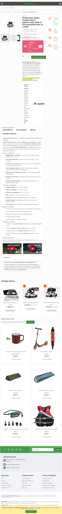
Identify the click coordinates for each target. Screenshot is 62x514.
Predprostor (32, 505)
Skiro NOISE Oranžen (46, 351)
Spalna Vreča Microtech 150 (46, 390)
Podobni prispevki (9, 134)
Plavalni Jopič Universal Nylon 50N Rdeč (46, 429)
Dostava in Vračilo (26, 485)
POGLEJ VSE (9, 497)
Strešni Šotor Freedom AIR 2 (31, 302)
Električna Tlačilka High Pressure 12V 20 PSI (15, 429)
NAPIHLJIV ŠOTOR (37, 496)
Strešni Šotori (16, 12)
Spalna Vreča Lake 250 (15, 390)
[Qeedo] (38, 104)
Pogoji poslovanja (47, 478)
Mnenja (33, 130)
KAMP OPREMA (45, 496)
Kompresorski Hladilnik (13, 501)
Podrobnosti (38, 508)
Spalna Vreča (43, 501)
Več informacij (21, 130)
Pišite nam (24, 487)
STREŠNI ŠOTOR (28, 496)
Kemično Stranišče (51, 501)
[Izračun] (40, 46)
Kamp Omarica (16, 503)
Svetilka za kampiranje (26, 503)
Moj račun (24, 483)
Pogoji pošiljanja (26, 478)
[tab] (7, 130)
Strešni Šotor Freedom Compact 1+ (52, 303)
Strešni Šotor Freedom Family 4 (10, 303)
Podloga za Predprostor (52, 505)
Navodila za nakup (47, 483)
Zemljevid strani (5, 487)
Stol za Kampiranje (23, 501)
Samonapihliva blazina (34, 501)
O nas (2, 478)
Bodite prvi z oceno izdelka (29, 34)
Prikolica (16, 505)
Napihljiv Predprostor (24, 505)
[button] (13, 38)
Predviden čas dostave (48, 487)
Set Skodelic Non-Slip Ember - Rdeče (15, 351)
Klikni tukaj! (35, 80)
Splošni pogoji (4, 483)
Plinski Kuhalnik (8, 503)
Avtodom (11, 505)
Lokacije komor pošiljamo (48, 485)
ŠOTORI (9, 12)
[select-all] (30, 322)
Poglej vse (34, 503)
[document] (31, 510)
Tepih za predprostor (41, 505)
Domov (3, 12)
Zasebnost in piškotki (6, 485)
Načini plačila (45, 480)
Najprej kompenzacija (27, 480)
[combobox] (31, 7)
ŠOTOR (22, 496)
